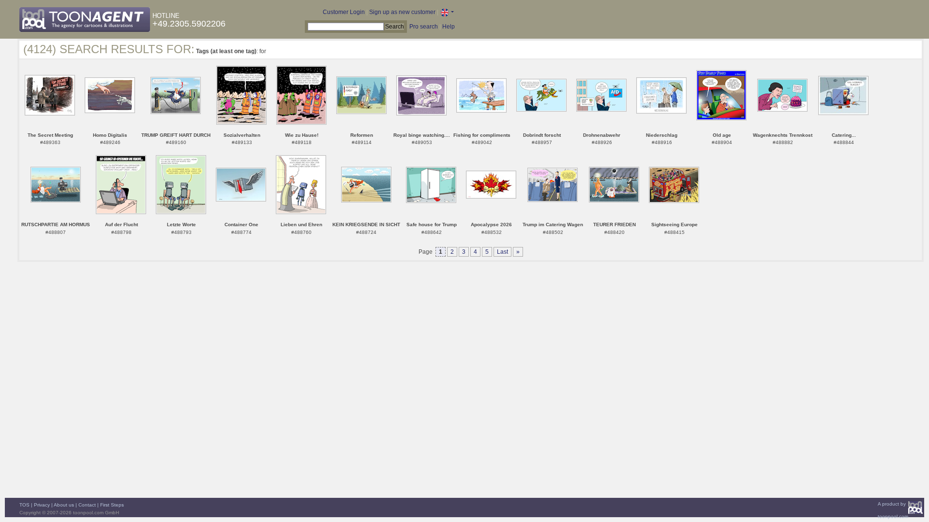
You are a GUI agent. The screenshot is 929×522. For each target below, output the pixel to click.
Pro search (423, 26)
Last (502, 251)
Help (448, 26)
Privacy (42, 505)
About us (64, 505)
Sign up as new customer (402, 12)
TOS (24, 505)
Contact (87, 505)
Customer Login (344, 12)
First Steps (112, 505)
